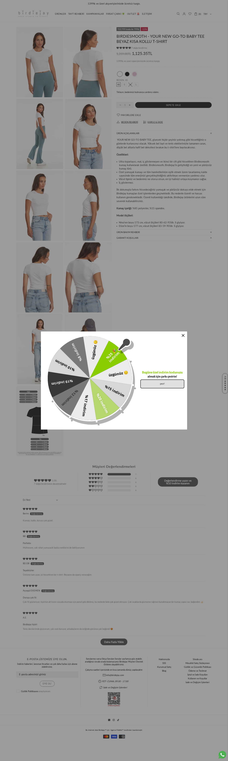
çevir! (162, 384)
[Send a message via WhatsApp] (222, 755)
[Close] (183, 335)
